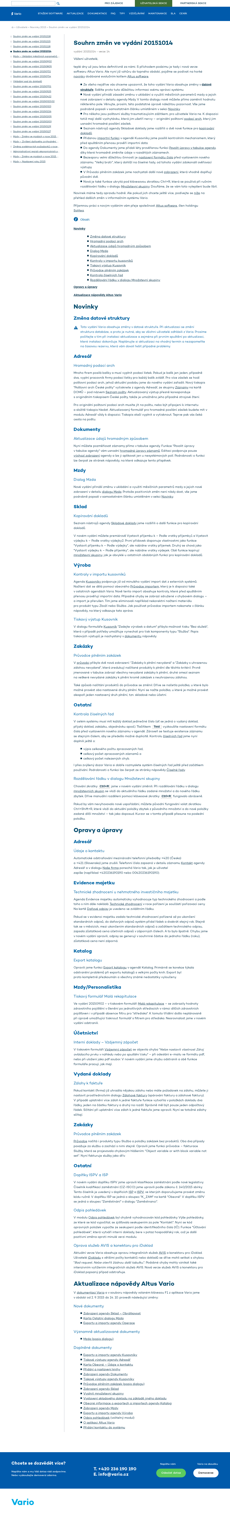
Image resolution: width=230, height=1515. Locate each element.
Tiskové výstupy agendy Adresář (106, 1360)
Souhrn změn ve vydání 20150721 (32, 71)
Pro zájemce (114, 3)
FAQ (113, 14)
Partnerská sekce (193, 3)
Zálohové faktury (134, 1095)
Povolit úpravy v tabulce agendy (192, 148)
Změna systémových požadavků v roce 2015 (38, 146)
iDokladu (94, 1257)
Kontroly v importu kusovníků (111, 261)
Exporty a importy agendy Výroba (108, 1413)
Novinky (174, 109)
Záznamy (181, 387)
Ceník (183, 14)
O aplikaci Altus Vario (99, 1422)
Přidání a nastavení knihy (101, 1369)
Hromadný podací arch (106, 241)
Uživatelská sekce (153, 3)
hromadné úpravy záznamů (140, 451)
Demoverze (205, 1472)
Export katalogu (115, 967)
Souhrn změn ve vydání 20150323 (32, 106)
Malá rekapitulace (151, 1003)
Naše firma (111, 868)
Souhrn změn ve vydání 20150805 (32, 66)
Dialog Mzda (99, 251)
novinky (79, 76)
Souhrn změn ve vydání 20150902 (32, 61)
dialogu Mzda (111, 492)
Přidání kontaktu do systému (104, 1427)
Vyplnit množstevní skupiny (103, 1393)
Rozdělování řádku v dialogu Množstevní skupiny (125, 280)
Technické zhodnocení (126, 904)
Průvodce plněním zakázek (109, 270)
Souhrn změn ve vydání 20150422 (32, 96)
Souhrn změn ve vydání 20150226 (32, 111)
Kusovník (110, 626)
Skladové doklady (124, 523)
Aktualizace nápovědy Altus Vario (98, 295)
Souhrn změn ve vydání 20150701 (32, 86)
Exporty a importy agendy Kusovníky (110, 1355)
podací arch (193, 119)
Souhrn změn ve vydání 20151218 (32, 36)
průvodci (83, 663)
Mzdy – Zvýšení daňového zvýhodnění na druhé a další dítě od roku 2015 (54, 141)
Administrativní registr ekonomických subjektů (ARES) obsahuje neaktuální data (59, 151)
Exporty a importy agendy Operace (109, 1323)
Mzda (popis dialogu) (98, 1339)
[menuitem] (113, 3)
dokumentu (133, 636)
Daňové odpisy (97, 909)
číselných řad (172, 736)
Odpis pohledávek (101, 1217)
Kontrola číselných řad (106, 275)
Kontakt (187, 863)
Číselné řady (176, 770)
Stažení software (50, 14)
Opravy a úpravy (85, 287)
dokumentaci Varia (90, 1292)
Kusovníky (93, 581)
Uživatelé (21, 27)
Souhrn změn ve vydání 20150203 (32, 121)
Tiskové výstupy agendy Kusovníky (108, 1379)
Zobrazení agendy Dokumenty (105, 1374)
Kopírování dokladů (104, 256)
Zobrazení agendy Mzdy (100, 1408)
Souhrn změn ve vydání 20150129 (32, 126)
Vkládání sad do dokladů (27, 81)
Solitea (79, 210)
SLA (173, 14)
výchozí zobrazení (87, 455)
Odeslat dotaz (171, 1472)
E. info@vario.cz (111, 1474)
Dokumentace (97, 14)
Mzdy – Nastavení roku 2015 (29, 161)
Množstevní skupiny (135, 186)
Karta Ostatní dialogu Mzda (103, 1318)
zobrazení (171, 172)
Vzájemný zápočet (118, 1049)
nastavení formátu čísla (156, 157)
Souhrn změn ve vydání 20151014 (32, 51)
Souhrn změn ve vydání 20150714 (32, 76)
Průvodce (80, 1141)
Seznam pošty (116, 392)
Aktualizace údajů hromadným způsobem (120, 246)
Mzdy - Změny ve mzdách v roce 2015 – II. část (40, 136)
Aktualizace (75, 14)
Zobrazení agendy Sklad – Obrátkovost (112, 1313)
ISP (131, 1192)
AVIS (162, 1253)
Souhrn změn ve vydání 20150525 (32, 91)
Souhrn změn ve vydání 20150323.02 (34, 101)
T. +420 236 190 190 (115, 1469)
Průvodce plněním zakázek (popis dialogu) (113, 1384)
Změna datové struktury (108, 236)
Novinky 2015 (38, 27)
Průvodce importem (144, 586)
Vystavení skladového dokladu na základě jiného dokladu (125, 1398)
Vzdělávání (137, 14)
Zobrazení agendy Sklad (101, 1389)
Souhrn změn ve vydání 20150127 (32, 131)
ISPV (140, 1192)
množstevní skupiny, (88, 555)
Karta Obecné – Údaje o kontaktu (108, 1364)
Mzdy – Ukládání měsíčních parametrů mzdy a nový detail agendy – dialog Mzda (59, 56)
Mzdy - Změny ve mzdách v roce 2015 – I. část (39, 156)
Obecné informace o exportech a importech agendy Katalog (127, 1403)
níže (197, 193)
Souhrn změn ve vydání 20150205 (32, 116)
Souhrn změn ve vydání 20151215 (32, 41)
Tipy (122, 14)
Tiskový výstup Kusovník (108, 265)
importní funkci (108, 138)
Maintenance (157, 14)
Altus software (138, 76)
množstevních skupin (89, 791)
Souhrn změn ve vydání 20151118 (32, 46)
